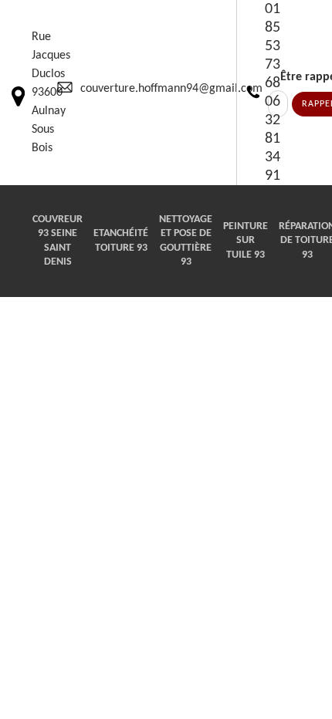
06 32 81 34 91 (272, 139)
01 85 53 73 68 (272, 46)
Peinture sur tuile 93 (245, 240)
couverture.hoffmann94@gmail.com (171, 89)
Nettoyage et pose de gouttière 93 (185, 241)
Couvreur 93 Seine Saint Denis (57, 241)
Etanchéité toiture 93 (120, 240)
